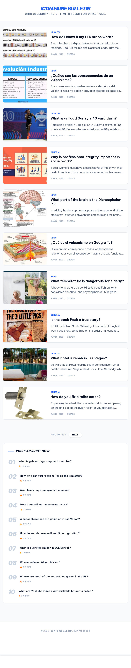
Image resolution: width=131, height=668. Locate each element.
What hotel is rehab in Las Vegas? (79, 358)
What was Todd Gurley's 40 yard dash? (84, 118)
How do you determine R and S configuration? (50, 533)
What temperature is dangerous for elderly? (87, 281)
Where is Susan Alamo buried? (40, 562)
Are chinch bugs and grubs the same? (44, 490)
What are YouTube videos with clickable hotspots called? (56, 591)
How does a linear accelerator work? (44, 504)
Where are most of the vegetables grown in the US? (54, 576)
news (54, 71)
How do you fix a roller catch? (76, 397)
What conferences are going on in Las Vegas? (50, 519)
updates (56, 32)
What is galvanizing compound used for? (45, 461)
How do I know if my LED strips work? (82, 37)
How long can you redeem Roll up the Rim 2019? (51, 475)
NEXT (75, 434)
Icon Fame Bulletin (65, 8)
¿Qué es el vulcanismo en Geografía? (82, 243)
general (55, 152)
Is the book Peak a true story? (75, 320)
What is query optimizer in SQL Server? (45, 547)
